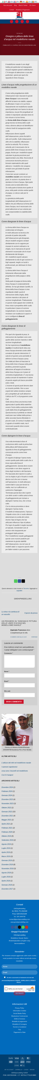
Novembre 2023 (7, 803)
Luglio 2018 (6, 877)
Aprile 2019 (6, 852)
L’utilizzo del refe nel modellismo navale (16, 763)
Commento (8, 653)
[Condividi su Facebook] (19, 581)
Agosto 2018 (6, 873)
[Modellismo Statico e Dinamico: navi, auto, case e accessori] (19, 15)
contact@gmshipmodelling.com (19, 919)
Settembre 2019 (7, 840)
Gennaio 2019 (7, 860)
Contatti (11, 10)
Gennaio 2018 (7, 885)
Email (6, 681)
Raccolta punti (7, 5)
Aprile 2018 (6, 881)
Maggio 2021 (6, 820)
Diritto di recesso (19, 1019)
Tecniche (19, 33)
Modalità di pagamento (19, 1021)
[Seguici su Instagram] (16, 927)
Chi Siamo (32, 5)
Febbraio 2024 (7, 791)
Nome (6, 671)
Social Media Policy (19, 1013)
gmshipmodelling (30, 45)
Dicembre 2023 (7, 799)
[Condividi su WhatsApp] (15, 581)
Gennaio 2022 (7, 812)
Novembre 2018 (7, 868)
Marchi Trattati (23, 5)
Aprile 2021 (6, 824)
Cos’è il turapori (7, 775)
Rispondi (34, 637)
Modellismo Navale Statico (19, 938)
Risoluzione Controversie (19, 1016)
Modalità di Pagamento (23, 10)
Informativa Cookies (19, 1010)
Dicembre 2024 (7, 787)
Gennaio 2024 (7, 795)
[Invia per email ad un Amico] (23, 581)
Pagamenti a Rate (19, 1032)
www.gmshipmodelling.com (19, 922)
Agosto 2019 (6, 844)
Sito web (7, 691)
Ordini (32, 1069)
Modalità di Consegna (19, 1024)
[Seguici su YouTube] (26, 927)
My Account (9, 1069)
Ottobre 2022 (6, 808)
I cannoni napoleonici (9, 767)
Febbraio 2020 (7, 832)
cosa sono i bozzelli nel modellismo (15, 771)
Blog (15, 5)
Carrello (18, 1069)
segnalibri (19, 590)
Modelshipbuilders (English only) (19, 941)
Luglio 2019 (6, 848)
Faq (19, 1029)
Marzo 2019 (6, 856)
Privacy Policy (19, 1008)
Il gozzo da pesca (31, 613)
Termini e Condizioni (19, 1027)
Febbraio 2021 (7, 828)
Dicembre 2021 (7, 816)
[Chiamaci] (23, 927)
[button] (11, 21)
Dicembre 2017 (7, 889)
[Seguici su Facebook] (12, 927)
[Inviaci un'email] (19, 927)
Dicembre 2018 (7, 864)
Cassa (26, 1069)
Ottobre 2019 (6, 836)
